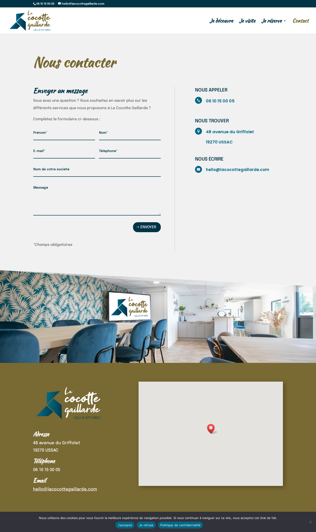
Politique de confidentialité (180, 525)
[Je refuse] (310, 522)
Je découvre (221, 21)
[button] (212, 429)
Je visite (247, 21)
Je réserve (271, 21)
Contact (300, 21)
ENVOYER (148, 227)
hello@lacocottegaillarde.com (237, 169)
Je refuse (146, 525)
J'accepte (125, 525)
